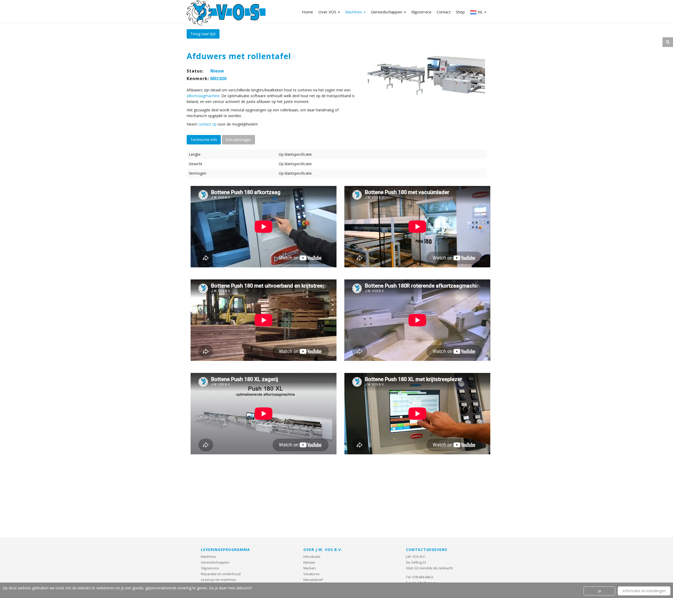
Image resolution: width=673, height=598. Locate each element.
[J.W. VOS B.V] (226, 14)
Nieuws (309, 562)
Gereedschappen (387, 11)
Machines (354, 11)
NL (480, 11)
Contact (444, 11)
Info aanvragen (238, 139)
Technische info (203, 139)
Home (307, 11)
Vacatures (311, 573)
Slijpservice (421, 11)
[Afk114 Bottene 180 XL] (456, 77)
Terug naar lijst (203, 33)
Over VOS (327, 11)
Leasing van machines (218, 579)
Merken (309, 568)
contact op (207, 124)
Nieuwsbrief (313, 579)
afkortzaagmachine (203, 95)
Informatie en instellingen (644, 590)
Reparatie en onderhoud (221, 573)
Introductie (311, 556)
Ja (599, 590)
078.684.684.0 (422, 577)
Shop (460, 11)
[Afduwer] (396, 77)
